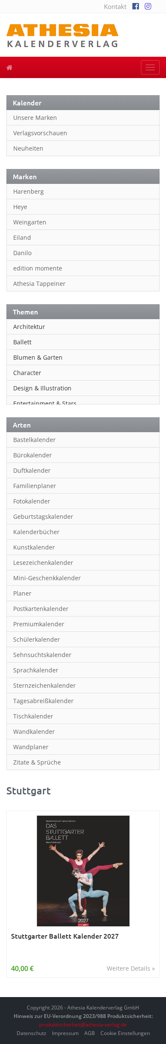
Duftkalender (32, 470)
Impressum (65, 1033)
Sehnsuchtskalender (42, 655)
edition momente (37, 268)
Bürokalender (32, 455)
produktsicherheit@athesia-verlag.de (83, 1024)
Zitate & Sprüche (37, 762)
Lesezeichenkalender (43, 562)
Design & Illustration (42, 388)
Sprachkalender (35, 670)
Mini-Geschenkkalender (47, 578)
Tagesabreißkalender (43, 701)
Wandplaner (31, 747)
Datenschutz (31, 1033)
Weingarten (29, 222)
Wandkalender (34, 731)
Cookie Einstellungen (125, 1033)
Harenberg (28, 191)
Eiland (22, 237)
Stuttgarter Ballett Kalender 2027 (65, 935)
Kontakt (115, 6)
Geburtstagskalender (43, 516)
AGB (89, 1033)
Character (27, 373)
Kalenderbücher (36, 532)
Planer (22, 593)
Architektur (29, 327)
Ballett (22, 342)
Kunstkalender (34, 547)
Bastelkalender (34, 440)
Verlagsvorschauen (40, 133)
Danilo (22, 253)
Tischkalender (33, 716)
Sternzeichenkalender (44, 685)
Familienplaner (34, 486)
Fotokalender (31, 501)
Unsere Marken (35, 117)
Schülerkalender (36, 639)
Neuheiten (28, 148)
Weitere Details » (131, 968)
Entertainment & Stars (45, 403)
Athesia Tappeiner (39, 283)
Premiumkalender (38, 624)
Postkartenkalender (41, 609)
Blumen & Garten (38, 357)
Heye (20, 207)
